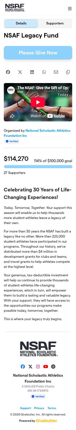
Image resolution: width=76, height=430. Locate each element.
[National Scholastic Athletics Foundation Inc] (14, 7)
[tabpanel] (38, 178)
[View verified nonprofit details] (12, 141)
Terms (52, 408)
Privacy (39, 408)
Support (25, 408)
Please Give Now (38, 52)
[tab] (21, 23)
